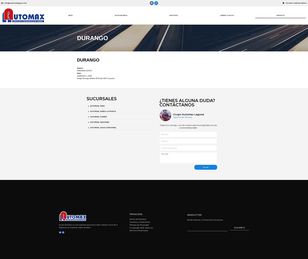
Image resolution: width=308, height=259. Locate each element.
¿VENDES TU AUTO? (227, 15)
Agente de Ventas (182, 117)
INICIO (70, 15)
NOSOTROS (173, 15)
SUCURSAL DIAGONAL (99, 122)
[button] (120, 106)
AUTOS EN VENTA (121, 15)
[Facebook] (152, 3)
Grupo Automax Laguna (188, 114)
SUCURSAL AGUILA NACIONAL (103, 127)
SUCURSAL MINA (97, 106)
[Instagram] (156, 3)
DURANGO (88, 60)
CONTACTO (280, 15)
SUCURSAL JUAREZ (98, 117)
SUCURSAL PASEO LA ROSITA (103, 111)
